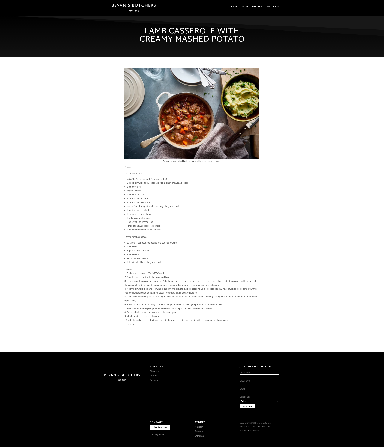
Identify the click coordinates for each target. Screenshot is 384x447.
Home (234, 7)
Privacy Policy (263, 427)
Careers (154, 375)
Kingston (199, 427)
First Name (245, 372)
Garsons (199, 431)
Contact (271, 7)
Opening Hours (157, 434)
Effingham (199, 436)
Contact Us (160, 427)
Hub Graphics (254, 431)
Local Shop (245, 396)
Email (242, 388)
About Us (154, 371)
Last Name (245, 380)
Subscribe (247, 406)
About (244, 7)
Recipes (257, 7)
